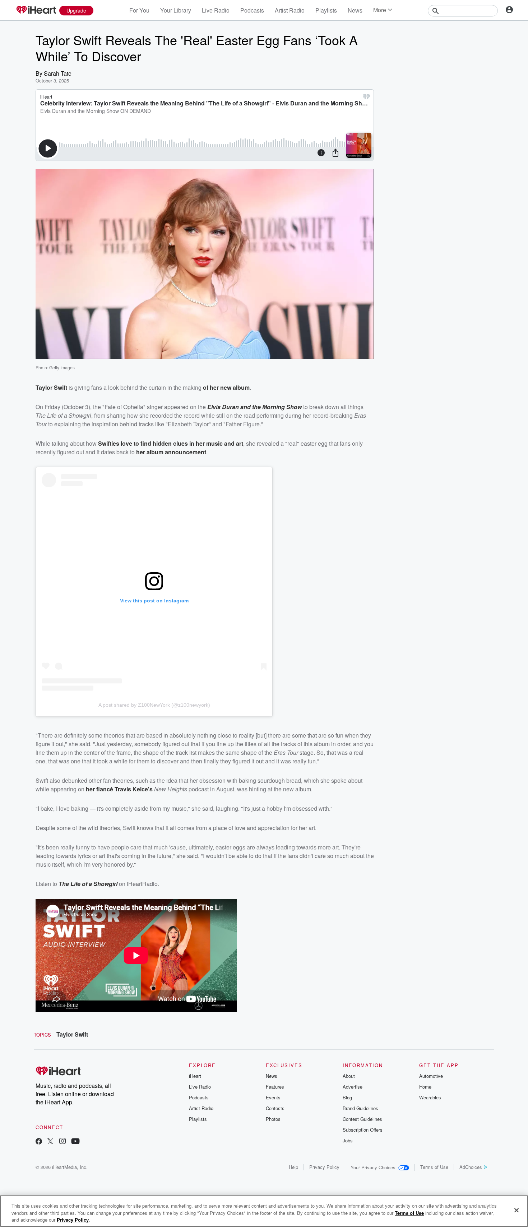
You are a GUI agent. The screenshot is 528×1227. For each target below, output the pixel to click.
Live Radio (216, 10)
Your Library (175, 10)
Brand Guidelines (360, 1108)
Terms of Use (434, 1167)
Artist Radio (290, 10)
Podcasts (252, 10)
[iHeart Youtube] (75, 1142)
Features (275, 1086)
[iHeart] (35, 10)
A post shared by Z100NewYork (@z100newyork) (154, 705)
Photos (273, 1118)
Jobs (348, 1140)
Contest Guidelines (362, 1118)
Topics (42, 1034)
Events (273, 1097)
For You (139, 10)
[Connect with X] (50, 1142)
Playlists (326, 10)
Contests (275, 1108)
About (349, 1075)
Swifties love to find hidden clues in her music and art (170, 443)
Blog (347, 1097)
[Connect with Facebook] (39, 1142)
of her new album (226, 387)
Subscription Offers (363, 1129)
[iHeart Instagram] (62, 1142)
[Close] (516, 1210)
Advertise (352, 1086)
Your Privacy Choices (373, 1167)
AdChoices (470, 1167)
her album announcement (171, 452)
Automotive (431, 1075)
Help (293, 1167)
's (150, 789)
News (355, 10)
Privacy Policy (324, 1167)
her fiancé (100, 789)
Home (425, 1086)
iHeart (195, 1075)
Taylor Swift (72, 1034)
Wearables (430, 1097)
